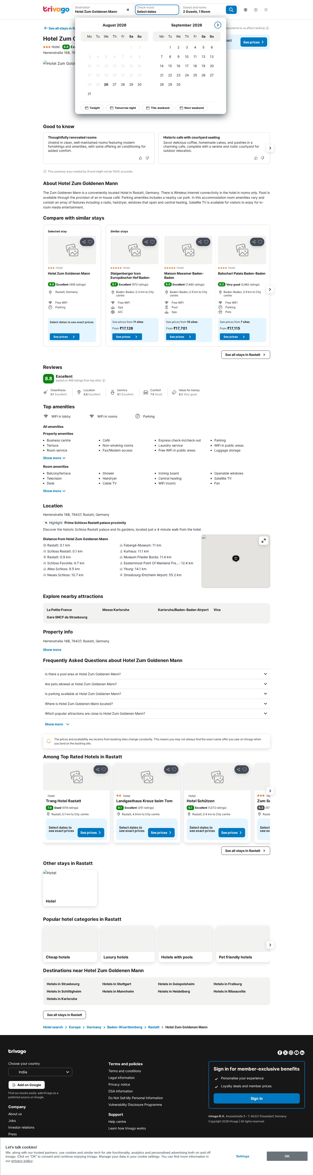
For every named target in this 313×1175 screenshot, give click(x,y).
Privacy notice (119, 1084)
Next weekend (194, 108)
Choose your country (24, 1063)
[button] (103, 10)
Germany (94, 1027)
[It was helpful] (140, 158)
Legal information (121, 1078)
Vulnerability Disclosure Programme (135, 1105)
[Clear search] (128, 10)
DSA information (120, 1091)
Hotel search (53, 1027)
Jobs (12, 1121)
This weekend (160, 108)
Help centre (117, 1121)
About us (15, 1114)
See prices (251, 42)
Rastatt (153, 1027)
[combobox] (103, 10)
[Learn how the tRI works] (104, 380)
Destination (82, 7)
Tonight (95, 108)
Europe (75, 1027)
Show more (52, 458)
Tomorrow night (125, 108)
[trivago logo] (56, 9)
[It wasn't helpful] (147, 158)
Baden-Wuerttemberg (124, 1027)
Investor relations (21, 1127)
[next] (218, 25)
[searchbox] (103, 11)
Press (12, 1134)
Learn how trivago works (127, 1128)
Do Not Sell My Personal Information (135, 1098)
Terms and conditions (124, 1071)
